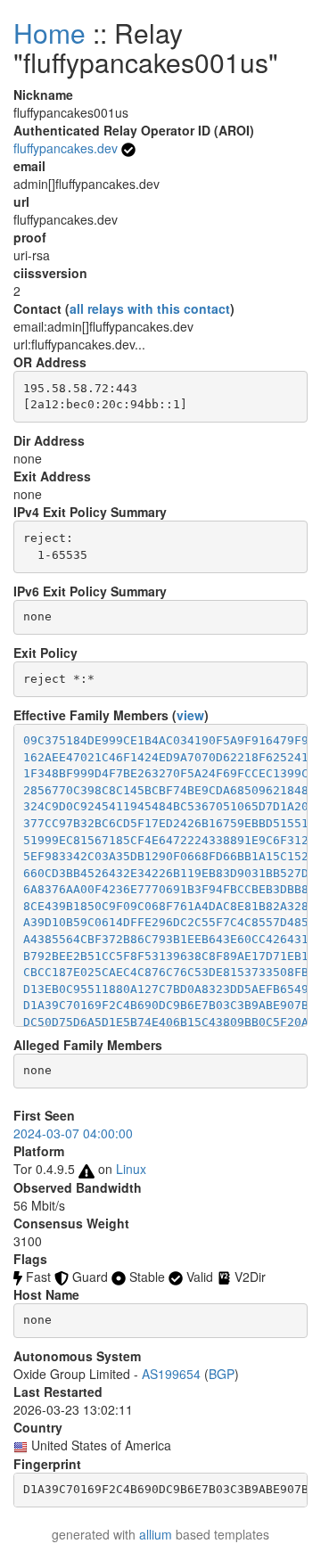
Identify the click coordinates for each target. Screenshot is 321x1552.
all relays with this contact (150, 308)
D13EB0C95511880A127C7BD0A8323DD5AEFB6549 (166, 989)
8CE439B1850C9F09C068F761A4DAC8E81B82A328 (166, 906)
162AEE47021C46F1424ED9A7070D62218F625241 (166, 757)
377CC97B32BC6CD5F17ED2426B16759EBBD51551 (166, 823)
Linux (131, 1169)
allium (155, 1534)
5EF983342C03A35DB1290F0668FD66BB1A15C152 (166, 856)
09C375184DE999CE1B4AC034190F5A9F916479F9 (166, 740)
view (190, 715)
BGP (222, 1374)
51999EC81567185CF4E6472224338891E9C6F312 (166, 840)
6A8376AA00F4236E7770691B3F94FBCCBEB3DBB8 (166, 889)
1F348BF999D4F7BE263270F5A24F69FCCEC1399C (166, 773)
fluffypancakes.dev (65, 148)
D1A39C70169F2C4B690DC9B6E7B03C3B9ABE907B (166, 1005)
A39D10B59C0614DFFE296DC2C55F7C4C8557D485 (166, 922)
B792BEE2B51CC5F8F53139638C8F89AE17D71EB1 (166, 956)
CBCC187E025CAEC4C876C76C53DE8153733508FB (166, 972)
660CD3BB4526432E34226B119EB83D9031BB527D (166, 873)
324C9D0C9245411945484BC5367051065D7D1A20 (166, 806)
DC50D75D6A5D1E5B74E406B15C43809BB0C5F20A (166, 1022)
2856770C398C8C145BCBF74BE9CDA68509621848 (166, 790)
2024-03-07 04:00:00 (73, 1133)
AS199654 (171, 1374)
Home (49, 32)
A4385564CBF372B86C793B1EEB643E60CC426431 (166, 939)
